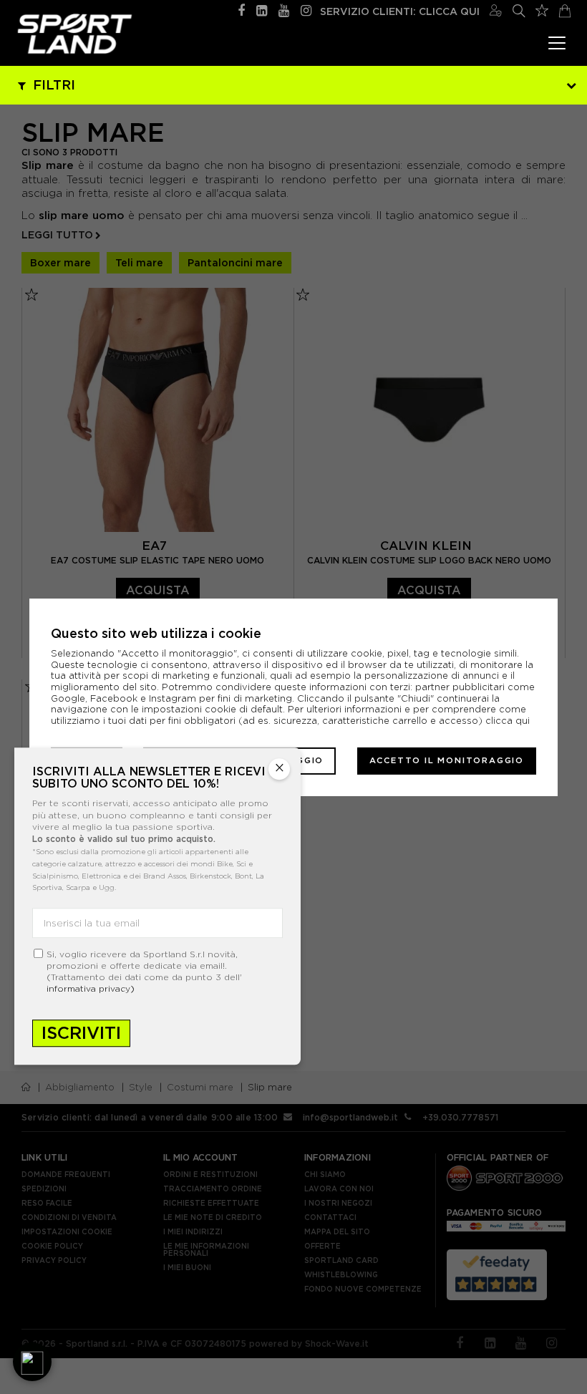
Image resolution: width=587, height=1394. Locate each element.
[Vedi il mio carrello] (564, 9)
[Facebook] (241, 9)
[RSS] (261, 9)
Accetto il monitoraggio (446, 760)
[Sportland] (75, 33)
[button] (32, 1362)
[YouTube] (283, 9)
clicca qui (507, 720)
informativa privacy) (91, 988)
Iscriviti (81, 1032)
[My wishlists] (541, 8)
